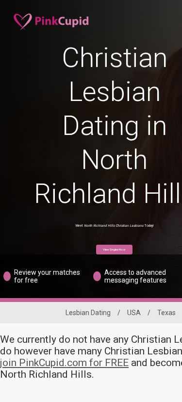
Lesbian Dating (88, 313)
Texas (166, 313)
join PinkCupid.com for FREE (64, 362)
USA (134, 313)
